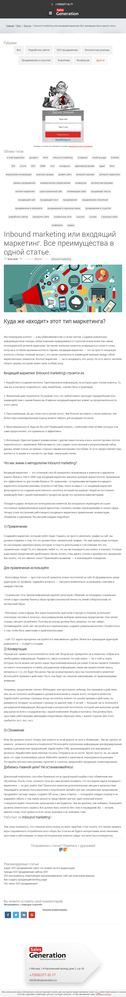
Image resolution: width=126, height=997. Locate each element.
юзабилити (57, 225)
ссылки (92, 217)
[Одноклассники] (65, 849)
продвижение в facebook (95, 200)
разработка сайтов (18, 217)
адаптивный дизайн (84, 166)
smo (52, 166)
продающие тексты (100, 191)
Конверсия (83, 60)
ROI (13, 166)
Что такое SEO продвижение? (21, 883)
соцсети (80, 217)
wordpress (64, 166)
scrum (23, 166)
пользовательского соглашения (80, 146)
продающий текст (49, 200)
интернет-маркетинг (109, 174)
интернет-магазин (85, 174)
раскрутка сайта (41, 217)
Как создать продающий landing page (25, 879)
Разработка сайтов (39, 50)
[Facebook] (8, 915)
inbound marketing (63, 157)
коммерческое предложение (55, 183)
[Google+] (32, 915)
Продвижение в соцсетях (36, 60)
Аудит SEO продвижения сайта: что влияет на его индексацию (39, 868)
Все (19, 50)
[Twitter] (16, 915)
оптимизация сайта (76, 191)
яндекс (70, 225)
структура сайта (109, 217)
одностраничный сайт (51, 191)
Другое (27, 26)
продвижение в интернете (28, 208)
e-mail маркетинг (15, 157)
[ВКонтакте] (61, 849)
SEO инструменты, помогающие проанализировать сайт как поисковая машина (49, 875)
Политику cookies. (104, 994)
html (45, 157)
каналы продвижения (24, 183)
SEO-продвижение (67, 50)
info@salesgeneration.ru (43, 980)
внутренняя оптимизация (18, 174)
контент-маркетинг (25, 191)
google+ (33, 157)
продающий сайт (26, 200)
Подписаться (63, 134)
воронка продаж (44, 174)
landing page (99, 157)
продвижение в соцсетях (98, 208)
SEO (33, 166)
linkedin (115, 157)
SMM (42, 166)
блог (112, 166)
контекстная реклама (102, 183)
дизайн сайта (64, 174)
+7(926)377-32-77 (64, 4)
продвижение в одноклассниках (63, 208)
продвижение (70, 200)
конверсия (80, 183)
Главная (10, 26)
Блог (18, 26)
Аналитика (64, 60)
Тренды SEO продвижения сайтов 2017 (26, 871)
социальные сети (62, 217)
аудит (102, 166)
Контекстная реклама (97, 50)
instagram (83, 157)
